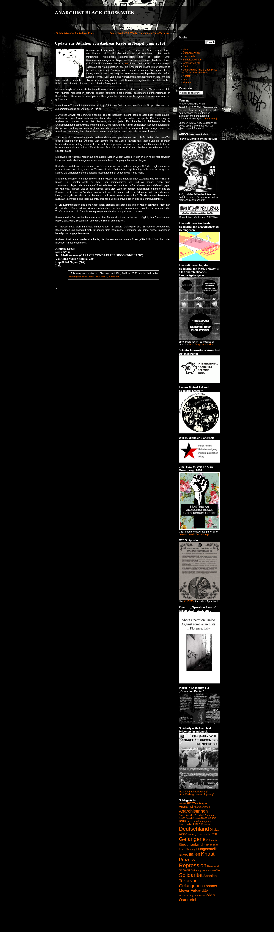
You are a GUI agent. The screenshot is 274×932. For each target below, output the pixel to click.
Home (186, 49)
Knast (85, 276)
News (92, 276)
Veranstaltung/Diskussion (192, 895)
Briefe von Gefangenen (199, 821)
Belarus (212, 818)
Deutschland (194, 829)
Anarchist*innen (202, 807)
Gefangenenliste (191, 63)
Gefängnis (211, 840)
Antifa (195, 818)
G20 (214, 834)
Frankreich (203, 834)
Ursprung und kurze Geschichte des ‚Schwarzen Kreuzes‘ (199, 71)
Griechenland (191, 844)
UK (199, 891)
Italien (194, 854)
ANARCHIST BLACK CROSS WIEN (94, 12)
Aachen (182, 803)
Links (186, 79)
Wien (210, 895)
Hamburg (191, 849)
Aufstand (202, 818)
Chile (196, 824)
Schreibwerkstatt (192, 59)
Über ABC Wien (191, 52)
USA (205, 890)
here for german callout (201, 344)
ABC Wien (192, 803)
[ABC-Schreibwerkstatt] (198, 191)
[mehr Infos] (210, 118)
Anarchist (186, 806)
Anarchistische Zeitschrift (191, 815)
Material (187, 82)
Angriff (189, 818)
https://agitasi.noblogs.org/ (193, 791)
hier (126, 63)
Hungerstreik (206, 849)
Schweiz (184, 870)
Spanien (210, 876)
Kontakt (187, 75)
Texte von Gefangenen (191, 883)
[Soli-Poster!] (198, 788)
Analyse (203, 803)
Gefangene (75, 276)
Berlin (182, 820)
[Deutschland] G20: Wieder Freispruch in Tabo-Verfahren (139, 33)
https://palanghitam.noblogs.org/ (196, 794)
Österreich (188, 899)
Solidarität (113, 276)
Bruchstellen (189, 56)
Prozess (187, 859)
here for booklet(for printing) (194, 534)
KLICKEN (189, 601)
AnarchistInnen (193, 811)
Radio (186, 66)
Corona (205, 824)
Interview (183, 855)
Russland (213, 866)
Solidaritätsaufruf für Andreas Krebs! (75, 33)
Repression (101, 276)
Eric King (192, 834)
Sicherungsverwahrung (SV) (205, 870)
